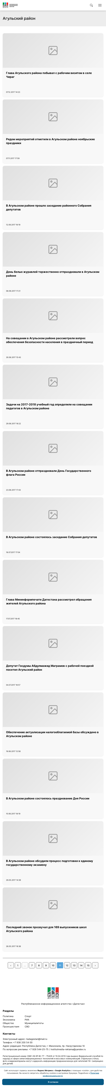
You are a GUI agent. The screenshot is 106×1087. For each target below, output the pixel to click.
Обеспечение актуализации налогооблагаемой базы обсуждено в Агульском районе (52, 734)
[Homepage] (10, 5)
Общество (8, 1023)
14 (81, 965)
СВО (27, 1026)
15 (88, 965)
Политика (8, 1016)
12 (67, 965)
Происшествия (11, 1026)
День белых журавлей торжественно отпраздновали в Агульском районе (52, 273)
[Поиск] (91, 5)
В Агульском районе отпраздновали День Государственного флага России (48, 472)
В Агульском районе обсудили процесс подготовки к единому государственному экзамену (49, 862)
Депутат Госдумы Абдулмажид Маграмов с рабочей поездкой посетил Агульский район (50, 667)
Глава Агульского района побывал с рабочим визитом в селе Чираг (49, 75)
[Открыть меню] (100, 5)
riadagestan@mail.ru (36, 1039)
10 (53, 965)
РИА (27, 1019)
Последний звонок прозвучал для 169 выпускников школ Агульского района (46, 929)
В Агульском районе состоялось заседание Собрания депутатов (51, 537)
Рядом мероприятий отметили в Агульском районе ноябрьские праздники (50, 141)
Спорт (28, 1016)
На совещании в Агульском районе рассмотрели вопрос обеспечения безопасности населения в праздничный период (49, 340)
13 (74, 965)
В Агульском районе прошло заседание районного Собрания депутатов (48, 207)
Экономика (9, 1019)
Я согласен (53, 1082)
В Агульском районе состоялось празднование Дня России (47, 798)
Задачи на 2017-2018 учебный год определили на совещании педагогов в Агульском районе (49, 406)
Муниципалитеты (34, 1023)
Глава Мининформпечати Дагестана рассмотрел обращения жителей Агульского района (49, 601)
